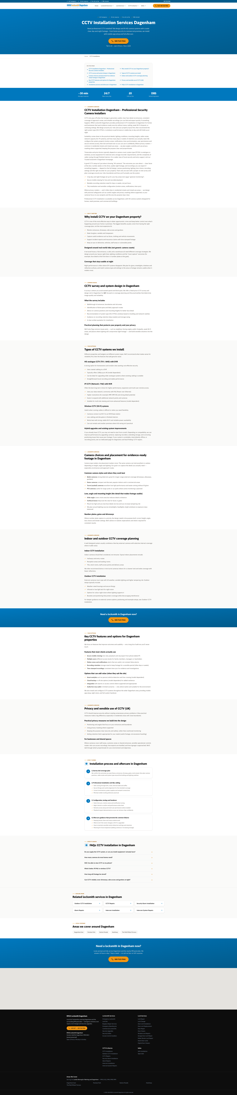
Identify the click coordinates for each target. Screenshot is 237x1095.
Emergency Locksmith (108, 1019)
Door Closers (141, 1031)
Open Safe (141, 1053)
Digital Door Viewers (144, 1043)
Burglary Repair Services (109, 1024)
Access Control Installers (109, 1036)
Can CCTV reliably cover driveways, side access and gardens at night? (107, 880)
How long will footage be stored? (95, 874)
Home (96, 5)
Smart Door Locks (143, 1040)
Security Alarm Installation (110, 1058)
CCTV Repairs (106, 1056)
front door (105, 256)
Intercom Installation (108, 1063)
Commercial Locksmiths (109, 1028)
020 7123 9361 (166, 1)
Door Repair (141, 1028)
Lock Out (105, 1021)
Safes (142, 5)
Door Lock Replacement (145, 1026)
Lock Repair (141, 1019)
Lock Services (120, 5)
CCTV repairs (137, 439)
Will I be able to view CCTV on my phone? (98, 863)
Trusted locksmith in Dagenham (94, 159)
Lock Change (141, 1021)
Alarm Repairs (106, 1061)
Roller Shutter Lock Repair (145, 1038)
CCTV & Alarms (132, 5)
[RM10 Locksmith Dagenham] (77, 6)
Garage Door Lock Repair (145, 1036)
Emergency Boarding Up (109, 1026)
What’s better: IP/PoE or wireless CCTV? (97, 868)
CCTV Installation (107, 1051)
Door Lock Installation (144, 1024)
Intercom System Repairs (109, 1065)
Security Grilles (106, 1033)
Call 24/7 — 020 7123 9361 (78, 1028)
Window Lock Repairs (144, 1033)
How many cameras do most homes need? (98, 857)
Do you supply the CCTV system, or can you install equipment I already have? (109, 852)
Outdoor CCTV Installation (110, 1053)
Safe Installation (142, 1051)
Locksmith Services (106, 5)
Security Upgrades (107, 1031)
